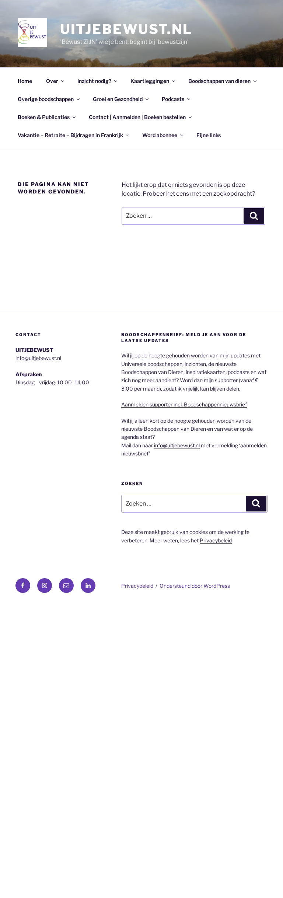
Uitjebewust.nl (126, 29)
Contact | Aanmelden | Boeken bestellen (137, 117)
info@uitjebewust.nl (177, 445)
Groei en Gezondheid (118, 99)
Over (52, 81)
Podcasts (173, 99)
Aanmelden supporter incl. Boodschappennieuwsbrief (184, 404)
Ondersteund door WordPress (195, 586)
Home (25, 81)
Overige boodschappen (46, 99)
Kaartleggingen (149, 81)
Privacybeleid (216, 540)
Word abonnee (159, 135)
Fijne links (208, 135)
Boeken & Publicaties (44, 117)
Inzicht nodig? (94, 81)
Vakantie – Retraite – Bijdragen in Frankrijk (70, 135)
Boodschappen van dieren (219, 81)
